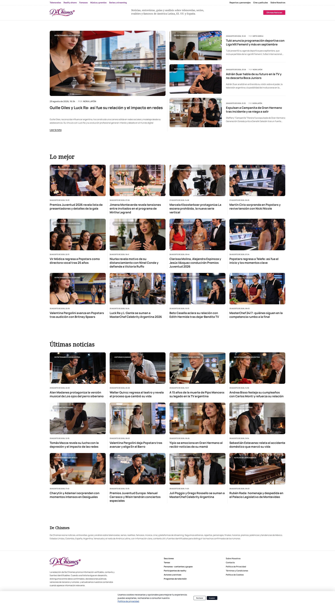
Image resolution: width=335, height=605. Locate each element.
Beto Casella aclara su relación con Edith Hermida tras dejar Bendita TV (194, 315)
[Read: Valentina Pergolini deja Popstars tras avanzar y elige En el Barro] (138, 418)
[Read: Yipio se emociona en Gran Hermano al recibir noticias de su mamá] (197, 418)
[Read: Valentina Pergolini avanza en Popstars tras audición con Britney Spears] (78, 288)
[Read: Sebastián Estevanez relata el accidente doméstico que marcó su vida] (257, 418)
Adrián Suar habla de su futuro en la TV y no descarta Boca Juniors (253, 76)
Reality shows (70, 3)
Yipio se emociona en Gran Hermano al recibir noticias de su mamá (196, 445)
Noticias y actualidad (183, 69)
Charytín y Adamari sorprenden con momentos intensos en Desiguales (74, 495)
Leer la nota (56, 129)
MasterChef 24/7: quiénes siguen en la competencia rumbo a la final (256, 315)
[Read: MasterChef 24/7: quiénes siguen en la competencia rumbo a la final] (257, 288)
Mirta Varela (258, 36)
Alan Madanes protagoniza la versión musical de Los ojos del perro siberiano (77, 394)
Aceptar (212, 598)
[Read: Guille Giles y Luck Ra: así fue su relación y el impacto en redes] (108, 63)
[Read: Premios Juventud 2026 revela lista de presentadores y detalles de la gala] (78, 180)
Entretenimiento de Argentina (67, 35)
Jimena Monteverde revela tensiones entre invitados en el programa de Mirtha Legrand (135, 208)
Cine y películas (260, 3)
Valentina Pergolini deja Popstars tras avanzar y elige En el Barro (136, 445)
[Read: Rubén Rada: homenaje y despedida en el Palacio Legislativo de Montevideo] (257, 468)
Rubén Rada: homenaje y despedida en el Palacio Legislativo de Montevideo (256, 495)
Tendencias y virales (243, 223)
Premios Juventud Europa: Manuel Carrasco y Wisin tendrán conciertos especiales (135, 497)
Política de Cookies (235, 574)
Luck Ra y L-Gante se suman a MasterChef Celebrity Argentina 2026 (136, 315)
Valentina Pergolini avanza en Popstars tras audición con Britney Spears (77, 315)
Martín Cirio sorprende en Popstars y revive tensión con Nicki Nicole (255, 206)
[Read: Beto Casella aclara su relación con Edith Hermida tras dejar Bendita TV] (197, 288)
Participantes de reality (175, 570)
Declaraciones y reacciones (126, 169)
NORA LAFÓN (89, 101)
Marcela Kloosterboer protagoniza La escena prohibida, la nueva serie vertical (195, 208)
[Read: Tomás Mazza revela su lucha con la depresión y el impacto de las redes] (78, 418)
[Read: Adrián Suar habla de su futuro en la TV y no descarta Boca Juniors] (195, 79)
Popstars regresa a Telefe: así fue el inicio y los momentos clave (253, 261)
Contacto (230, 562)
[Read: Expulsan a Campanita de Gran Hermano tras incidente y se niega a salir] (195, 112)
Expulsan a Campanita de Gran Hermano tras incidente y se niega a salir (254, 109)
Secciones (169, 558)
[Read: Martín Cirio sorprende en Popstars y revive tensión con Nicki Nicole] (257, 180)
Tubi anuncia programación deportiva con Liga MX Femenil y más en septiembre (255, 42)
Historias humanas (122, 357)
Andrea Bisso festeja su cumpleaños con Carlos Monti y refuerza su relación (256, 394)
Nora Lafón (257, 70)
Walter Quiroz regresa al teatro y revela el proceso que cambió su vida (137, 394)
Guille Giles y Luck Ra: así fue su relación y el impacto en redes (106, 107)
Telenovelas (55, 3)
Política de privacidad (128, 601)
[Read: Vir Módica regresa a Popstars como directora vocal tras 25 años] (78, 234)
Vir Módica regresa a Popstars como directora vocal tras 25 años (75, 261)
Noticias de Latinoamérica (245, 458)
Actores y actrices (172, 574)
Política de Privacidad (236, 566)
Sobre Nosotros (277, 3)
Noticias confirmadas (123, 277)
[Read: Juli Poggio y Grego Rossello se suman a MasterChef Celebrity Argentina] (197, 468)
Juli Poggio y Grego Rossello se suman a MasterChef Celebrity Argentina (197, 495)
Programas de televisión (175, 578)
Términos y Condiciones (237, 570)
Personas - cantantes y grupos (178, 566)
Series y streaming (118, 3)
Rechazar (199, 598)
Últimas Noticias (274, 12)
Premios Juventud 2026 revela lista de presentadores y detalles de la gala (76, 206)
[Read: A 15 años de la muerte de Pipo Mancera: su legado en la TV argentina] (197, 368)
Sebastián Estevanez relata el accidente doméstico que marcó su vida (257, 445)
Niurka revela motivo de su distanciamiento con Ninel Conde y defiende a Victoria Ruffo (134, 262)
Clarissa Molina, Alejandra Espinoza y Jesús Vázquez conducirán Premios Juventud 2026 (195, 262)
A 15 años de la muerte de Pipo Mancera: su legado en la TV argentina (197, 394)
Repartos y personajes (240, 3)
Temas (167, 562)
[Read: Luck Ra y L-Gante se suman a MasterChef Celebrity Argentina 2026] (138, 288)
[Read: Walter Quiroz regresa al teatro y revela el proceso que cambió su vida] (138, 368)
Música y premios (98, 3)
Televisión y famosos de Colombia (188, 102)
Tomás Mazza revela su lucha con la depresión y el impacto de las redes (74, 445)
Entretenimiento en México (185, 35)
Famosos (83, 3)
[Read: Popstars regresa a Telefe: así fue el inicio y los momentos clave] (257, 234)
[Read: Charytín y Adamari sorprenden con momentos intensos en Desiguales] (78, 468)
